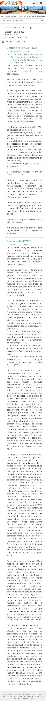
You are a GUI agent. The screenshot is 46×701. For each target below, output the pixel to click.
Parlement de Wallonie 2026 (25, 694)
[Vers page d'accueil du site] (11, 3)
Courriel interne (27, 699)
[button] (42, 20)
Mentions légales (19, 696)
